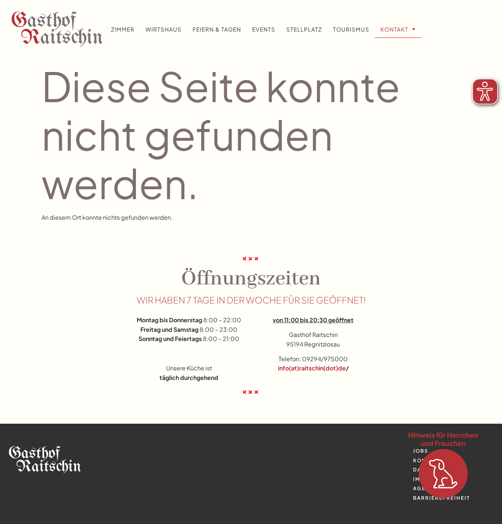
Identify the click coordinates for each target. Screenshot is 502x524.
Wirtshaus (164, 29)
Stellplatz (304, 29)
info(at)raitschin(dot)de (312, 368)
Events (263, 29)
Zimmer (123, 29)
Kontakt (394, 29)
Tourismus (351, 29)
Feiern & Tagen (217, 29)
